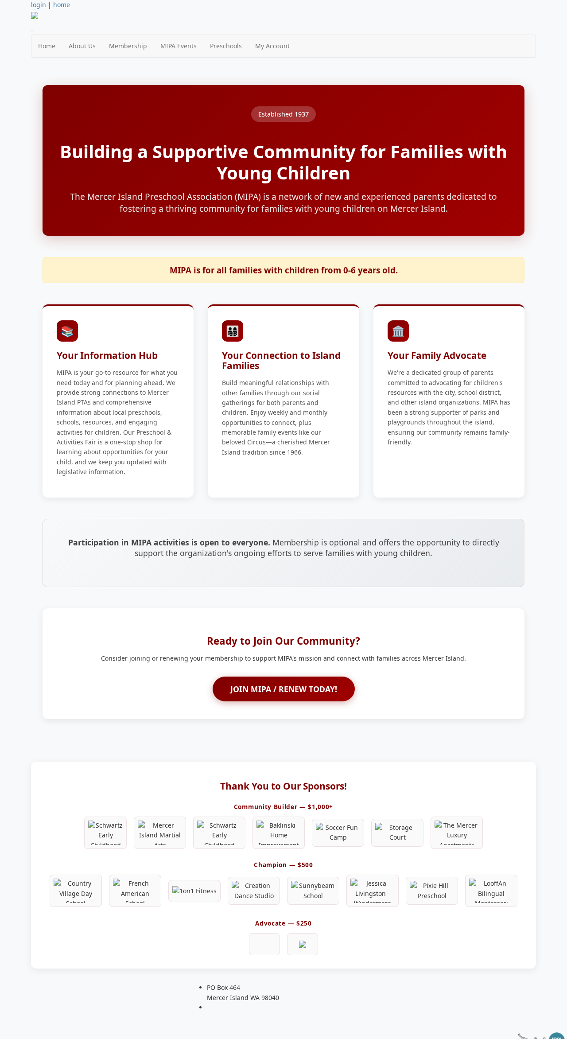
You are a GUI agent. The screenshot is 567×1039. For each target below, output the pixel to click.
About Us (82, 46)
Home (46, 46)
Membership (128, 46)
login (38, 4)
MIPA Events (178, 46)
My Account (272, 46)
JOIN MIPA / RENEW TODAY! (283, 689)
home (61, 4)
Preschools (226, 46)
